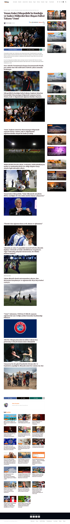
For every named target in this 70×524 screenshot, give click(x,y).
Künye (37, 521)
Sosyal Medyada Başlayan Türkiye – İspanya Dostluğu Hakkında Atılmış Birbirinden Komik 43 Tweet (38, 462)
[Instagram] (61, 1)
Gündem (19, 1)
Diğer (46, 1)
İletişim (64, 521)
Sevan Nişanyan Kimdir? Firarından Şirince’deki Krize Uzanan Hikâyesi (37, 435)
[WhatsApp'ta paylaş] (41, 50)
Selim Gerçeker (8, 22)
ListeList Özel (25, 1)
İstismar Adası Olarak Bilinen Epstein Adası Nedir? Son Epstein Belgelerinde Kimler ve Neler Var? (37, 491)
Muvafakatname (49, 521)
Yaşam (34, 1)
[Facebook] (31, 517)
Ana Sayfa (15, 1)
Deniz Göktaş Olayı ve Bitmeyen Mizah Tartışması (37, 423)
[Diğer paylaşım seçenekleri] (43, 50)
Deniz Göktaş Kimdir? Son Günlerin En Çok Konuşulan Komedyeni (9, 435)
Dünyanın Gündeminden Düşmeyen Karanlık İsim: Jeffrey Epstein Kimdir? (24, 490)
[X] (59, 1)
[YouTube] (63, 1)
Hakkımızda (32, 521)
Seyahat (42, 1)
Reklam (60, 521)
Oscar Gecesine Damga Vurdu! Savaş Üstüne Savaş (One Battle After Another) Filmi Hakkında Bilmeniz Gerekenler (9, 462)
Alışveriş (30, 1)
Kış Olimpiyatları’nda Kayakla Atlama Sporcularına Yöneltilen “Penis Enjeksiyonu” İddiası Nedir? (10, 476)
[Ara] (66, 2)
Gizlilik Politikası (42, 521)
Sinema (38, 1)
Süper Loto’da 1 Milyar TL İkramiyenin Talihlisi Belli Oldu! (10, 423)
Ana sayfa (5, 10)
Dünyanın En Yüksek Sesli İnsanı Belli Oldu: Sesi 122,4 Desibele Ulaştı (24, 435)
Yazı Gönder (51, 1)
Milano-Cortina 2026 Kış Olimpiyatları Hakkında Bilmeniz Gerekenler (37, 475)
